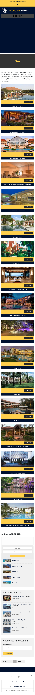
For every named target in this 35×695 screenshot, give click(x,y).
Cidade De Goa (17, 263)
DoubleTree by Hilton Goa (17, 316)
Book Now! (28, 101)
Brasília (15, 572)
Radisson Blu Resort (17, 158)
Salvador (15, 561)
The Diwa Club (17, 420)
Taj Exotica (17, 394)
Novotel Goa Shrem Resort (17, 342)
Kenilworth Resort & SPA (17, 132)
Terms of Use (14, 677)
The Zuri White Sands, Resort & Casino (17, 185)
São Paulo (16, 577)
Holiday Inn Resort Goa (17, 211)
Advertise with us (19, 675)
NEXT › (20, 661)
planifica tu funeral (15, 681)
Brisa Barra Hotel (17, 628)
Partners (11, 675)
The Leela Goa (17, 499)
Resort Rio (17, 368)
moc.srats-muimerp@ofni (18, 1)
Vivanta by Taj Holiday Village (17, 447)
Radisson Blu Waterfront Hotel (21, 604)
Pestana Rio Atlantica (18, 596)
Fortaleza (16, 583)
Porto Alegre (17, 566)
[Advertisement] (17, 35)
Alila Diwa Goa (17, 106)
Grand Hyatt (17, 237)
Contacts (21, 677)
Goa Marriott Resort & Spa (17, 289)
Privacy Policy (28, 675)
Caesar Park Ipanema (18, 612)
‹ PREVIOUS (7, 661)
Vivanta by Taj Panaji (17, 473)
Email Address (7, 645)
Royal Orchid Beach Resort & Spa (17, 525)
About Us (5, 675)
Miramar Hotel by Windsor (20, 620)
